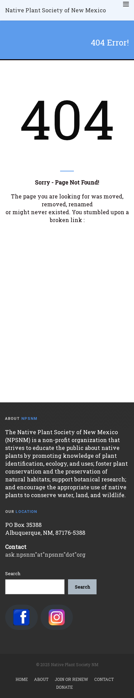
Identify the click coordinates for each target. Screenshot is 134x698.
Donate (64, 687)
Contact (104, 679)
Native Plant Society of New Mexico (55, 10)
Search (12, 573)
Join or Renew (71, 679)
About (41, 679)
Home (21, 679)
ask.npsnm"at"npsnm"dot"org (45, 554)
